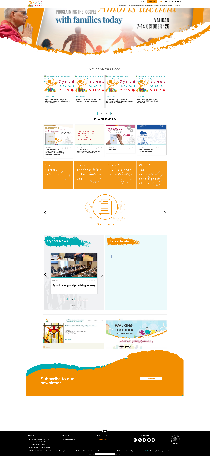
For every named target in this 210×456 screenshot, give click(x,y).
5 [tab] (106, 113)
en (161, 1)
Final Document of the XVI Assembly (146, 150)
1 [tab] (96, 113)
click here (147, 451)
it (164, 1)
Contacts (177, 5)
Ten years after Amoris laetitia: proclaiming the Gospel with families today (88, 151)
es (166, 1)
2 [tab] (63, 299)
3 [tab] (101, 113)
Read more (73, 305)
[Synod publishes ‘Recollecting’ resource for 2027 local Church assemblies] (151, 84)
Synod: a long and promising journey (73, 285)
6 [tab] (75, 299)
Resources (163, 5)
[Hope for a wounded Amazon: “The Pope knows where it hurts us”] (90, 84)
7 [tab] (111, 113)
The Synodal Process (152, 5)
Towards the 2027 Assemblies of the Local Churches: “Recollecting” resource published (54, 152)
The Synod (122, 5)
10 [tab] (86, 299)
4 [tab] (69, 299)
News (170, 5)
